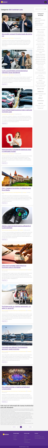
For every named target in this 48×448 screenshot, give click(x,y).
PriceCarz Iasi (37, 73)
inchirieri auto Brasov (40, 54)
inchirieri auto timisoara (40, 61)
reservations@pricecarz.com (40, 438)
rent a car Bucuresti (40, 82)
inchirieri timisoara (40, 64)
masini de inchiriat (40, 66)
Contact (25, 435)
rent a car (40, 75)
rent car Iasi (37, 85)
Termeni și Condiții (27, 439)
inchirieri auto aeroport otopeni (40, 52)
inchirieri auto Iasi (40, 57)
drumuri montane (40, 41)
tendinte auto (38, 105)
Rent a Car (4, 192)
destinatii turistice (40, 38)
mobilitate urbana (40, 70)
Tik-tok (14, 438)
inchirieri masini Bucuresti (40, 63)
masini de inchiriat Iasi (40, 67)
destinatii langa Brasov (40, 37)
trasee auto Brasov (43, 105)
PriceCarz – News (25, 446)
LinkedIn (14, 436)
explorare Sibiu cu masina (40, 44)
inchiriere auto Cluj (40, 47)
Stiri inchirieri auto (5, 38)
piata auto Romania (38, 72)
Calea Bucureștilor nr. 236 (39, 436)
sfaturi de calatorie (40, 90)
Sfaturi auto (8, 230)
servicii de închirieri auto (40, 86)
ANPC (25, 438)
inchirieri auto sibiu (40, 59)
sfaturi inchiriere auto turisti (40, 94)
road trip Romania (43, 85)
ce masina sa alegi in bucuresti (40, 34)
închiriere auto (40, 108)
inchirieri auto (40, 49)
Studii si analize (39, 25)
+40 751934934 (37, 435)
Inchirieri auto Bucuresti (40, 55)
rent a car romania (40, 83)
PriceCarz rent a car (42, 73)
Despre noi (26, 436)
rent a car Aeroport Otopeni (40, 79)
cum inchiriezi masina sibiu (40, 35)
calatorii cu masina (40, 31)
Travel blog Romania (17, 192)
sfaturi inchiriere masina (40, 100)
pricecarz (44, 72)
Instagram (15, 439)
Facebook (15, 435)
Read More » (4, 84)
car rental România (40, 32)
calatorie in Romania (40, 29)
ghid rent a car (40, 46)
